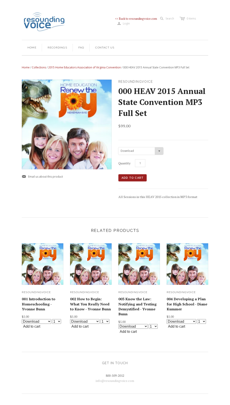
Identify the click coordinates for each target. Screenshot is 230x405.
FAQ (81, 47)
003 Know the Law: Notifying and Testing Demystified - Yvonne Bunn (137, 306)
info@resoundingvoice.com (115, 381)
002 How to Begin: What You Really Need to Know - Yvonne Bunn (90, 303)
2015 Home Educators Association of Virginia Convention (84, 67)
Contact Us (104, 47)
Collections (39, 67)
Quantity (124, 163)
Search (170, 18)
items (191, 18)
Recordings (57, 47)
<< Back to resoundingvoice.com (136, 19)
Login (123, 23)
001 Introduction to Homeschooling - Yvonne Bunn (38, 303)
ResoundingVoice (36, 292)
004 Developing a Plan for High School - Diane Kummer (187, 303)
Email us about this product (42, 177)
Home (31, 47)
